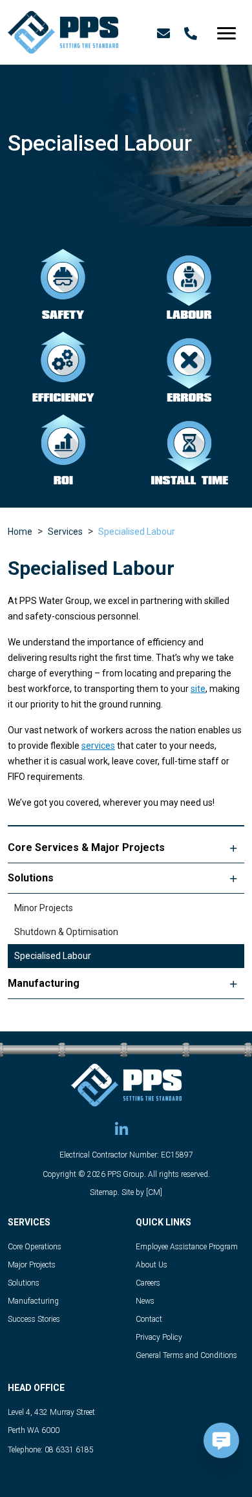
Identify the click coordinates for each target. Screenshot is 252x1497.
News (145, 1301)
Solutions (31, 878)
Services (65, 531)
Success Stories (34, 1319)
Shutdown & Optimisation (66, 932)
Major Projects (32, 1264)
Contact (149, 1319)
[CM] (154, 1192)
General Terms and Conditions (186, 1355)
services (98, 745)
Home (20, 531)
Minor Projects (43, 908)
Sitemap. (105, 1192)
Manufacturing (43, 983)
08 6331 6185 (69, 1449)
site (198, 689)
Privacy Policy (159, 1337)
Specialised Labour (136, 531)
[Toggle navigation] (226, 30)
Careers (148, 1282)
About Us (151, 1264)
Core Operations (34, 1246)
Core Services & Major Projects (86, 847)
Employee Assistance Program (187, 1246)
